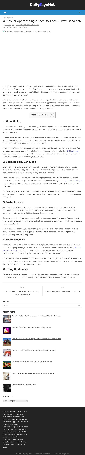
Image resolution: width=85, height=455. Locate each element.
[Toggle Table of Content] (51, 115)
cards (5, 447)
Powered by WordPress (42, 454)
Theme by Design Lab (61, 454)
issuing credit (20, 444)
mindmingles (9, 25)
